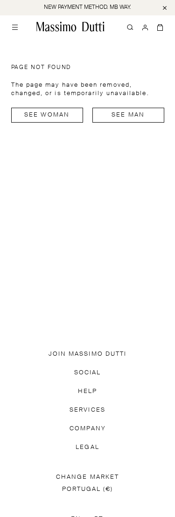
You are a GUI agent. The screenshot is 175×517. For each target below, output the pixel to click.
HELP (87, 284)
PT (98, 411)
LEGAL (87, 340)
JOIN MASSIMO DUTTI (87, 246)
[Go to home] (70, 26)
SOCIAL (87, 265)
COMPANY (87, 321)
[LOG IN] (145, 26)
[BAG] (160, 26)
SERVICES (87, 302)
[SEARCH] (130, 26)
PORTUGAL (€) (87, 382)
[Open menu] (15, 26)
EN (76, 411)
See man (128, 115)
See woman (47, 115)
